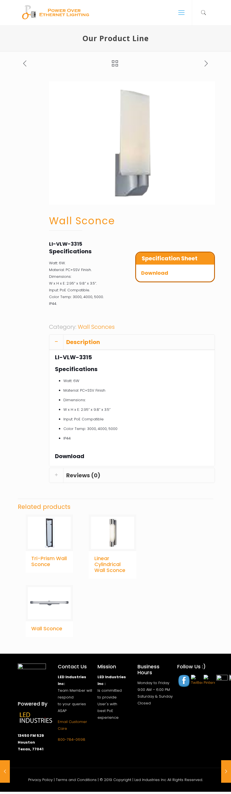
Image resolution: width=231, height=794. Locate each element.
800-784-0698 (71, 739)
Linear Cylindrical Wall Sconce (109, 564)
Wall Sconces (96, 327)
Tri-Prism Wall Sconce (49, 561)
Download (154, 272)
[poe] (56, 12)
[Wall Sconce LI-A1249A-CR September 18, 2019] (5, 771)
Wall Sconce (46, 628)
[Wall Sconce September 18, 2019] (226, 771)
